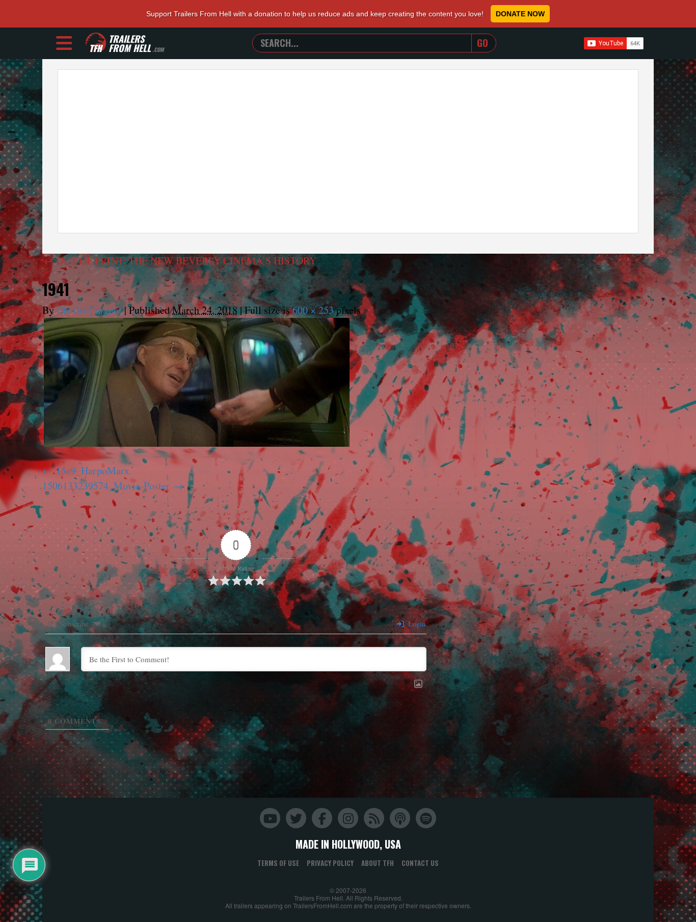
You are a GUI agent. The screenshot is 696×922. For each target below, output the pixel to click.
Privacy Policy (330, 863)
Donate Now (520, 14)
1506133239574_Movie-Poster (106, 486)
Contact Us (420, 863)
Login (415, 624)
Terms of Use (278, 863)
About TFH (377, 863)
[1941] (196, 382)
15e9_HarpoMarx (92, 470)
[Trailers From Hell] (96, 43)
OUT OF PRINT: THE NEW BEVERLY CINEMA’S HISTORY (180, 260)
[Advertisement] (348, 151)
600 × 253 (313, 310)
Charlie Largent (89, 310)
